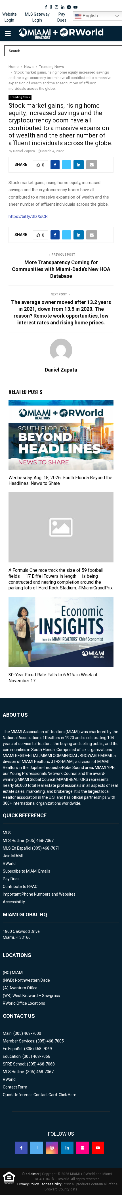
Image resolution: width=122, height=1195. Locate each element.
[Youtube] (98, 1148)
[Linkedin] (67, 1148)
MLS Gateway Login (37, 17)
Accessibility (14, 902)
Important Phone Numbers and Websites (39, 894)
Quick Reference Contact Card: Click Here (39, 1094)
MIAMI (17, 972)
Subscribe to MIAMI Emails (26, 871)
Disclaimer (30, 1174)
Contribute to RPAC (20, 886)
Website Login (9, 17)
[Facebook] (21, 1148)
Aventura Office (23, 988)
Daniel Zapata (24, 151)
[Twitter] (36, 1148)
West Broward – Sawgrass (36, 995)
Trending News (20, 97)
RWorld (9, 863)
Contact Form (15, 1087)
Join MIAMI (13, 856)
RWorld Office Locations (24, 1003)
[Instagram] (52, 1148)
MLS (7, 833)
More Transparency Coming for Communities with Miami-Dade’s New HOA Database (61, 269)
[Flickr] (82, 1148)
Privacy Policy (28, 1184)
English (89, 15)
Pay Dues (61, 17)
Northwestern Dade (32, 980)
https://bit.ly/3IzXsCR (28, 216)
